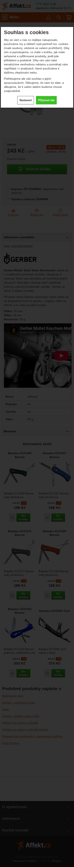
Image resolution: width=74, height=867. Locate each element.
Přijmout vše (46, 100)
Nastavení (26, 100)
